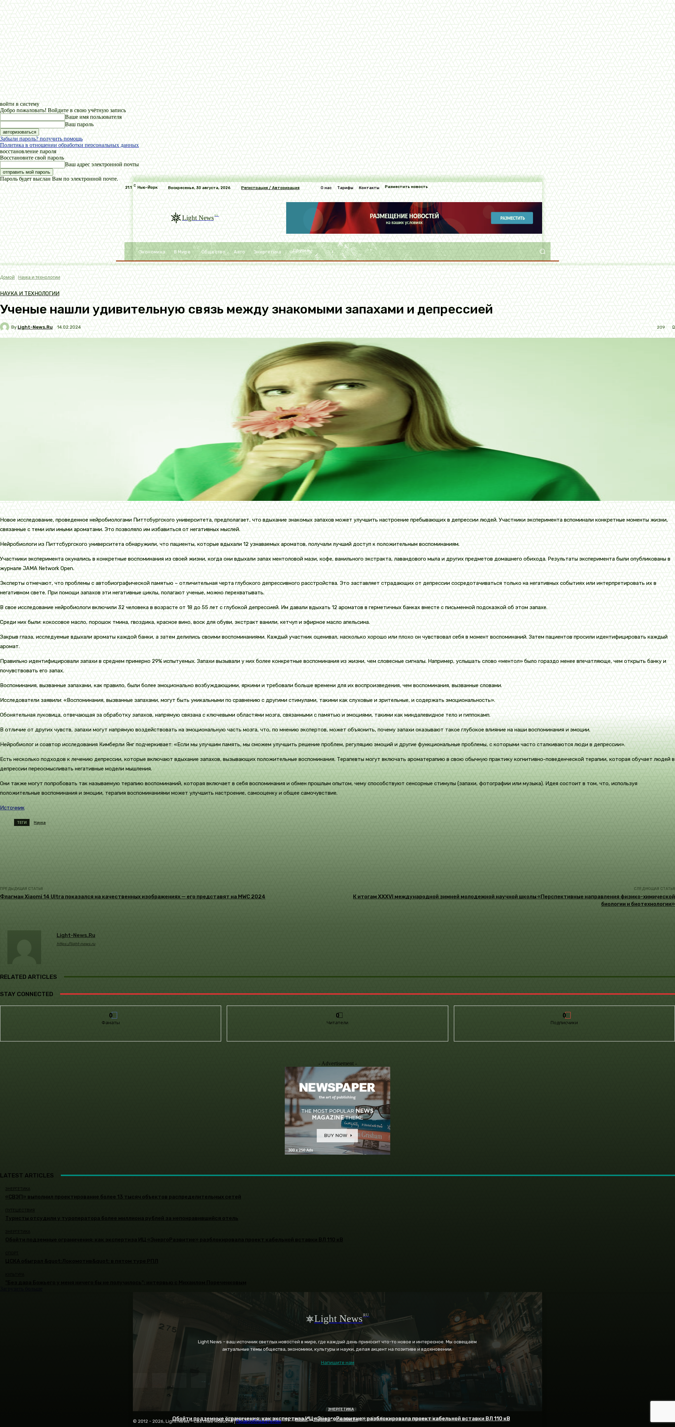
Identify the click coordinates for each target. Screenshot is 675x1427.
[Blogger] (140, 1380)
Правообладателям (258, 1421)
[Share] (159, 1380)
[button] (542, 251)
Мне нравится (111, 1011)
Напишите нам (337, 1362)
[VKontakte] (179, 1380)
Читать (337, 1011)
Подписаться (564, 1011)
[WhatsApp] (198, 1380)
